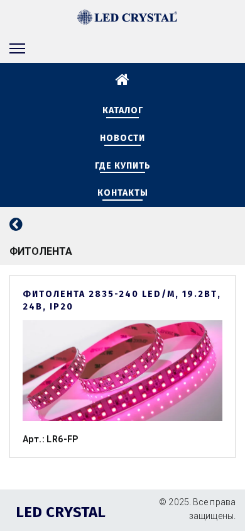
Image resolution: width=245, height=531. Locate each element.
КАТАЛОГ (122, 110)
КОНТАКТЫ (122, 192)
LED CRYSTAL (61, 512)
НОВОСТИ (122, 138)
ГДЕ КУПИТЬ (123, 165)
